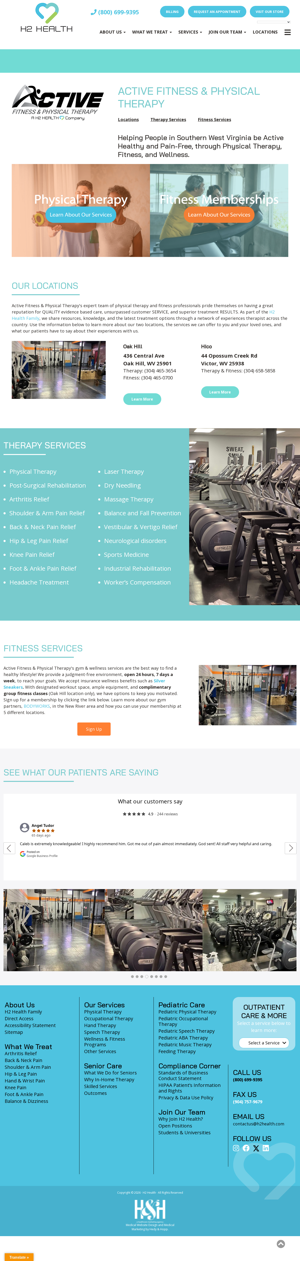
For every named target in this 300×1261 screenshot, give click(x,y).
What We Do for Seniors (110, 1073)
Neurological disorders (135, 540)
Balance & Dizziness (26, 1101)
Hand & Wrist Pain (25, 1081)
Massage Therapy (129, 499)
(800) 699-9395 (118, 12)
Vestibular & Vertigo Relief (140, 527)
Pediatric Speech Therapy (186, 1031)
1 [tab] (132, 976)
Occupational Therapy (108, 1018)
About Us (111, 32)
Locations (265, 32)
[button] (281, 1244)
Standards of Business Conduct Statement (183, 1075)
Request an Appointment (217, 11)
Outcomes (95, 1093)
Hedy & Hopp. (159, 1229)
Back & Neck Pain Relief (42, 527)
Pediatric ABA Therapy (183, 1038)
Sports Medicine (126, 554)
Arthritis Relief (29, 499)
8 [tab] (165, 976)
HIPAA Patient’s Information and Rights (189, 1088)
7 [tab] (161, 976)
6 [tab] (156, 976)
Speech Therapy (102, 1032)
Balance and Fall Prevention (142, 513)
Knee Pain (15, 1087)
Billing (172, 11)
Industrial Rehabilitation (137, 568)
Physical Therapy (32, 471)
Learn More (142, 399)
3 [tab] (141, 976)
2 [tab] (137, 976)
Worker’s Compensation (137, 582)
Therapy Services (168, 119)
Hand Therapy (100, 1025)
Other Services (100, 1051)
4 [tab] (146, 976)
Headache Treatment (39, 582)
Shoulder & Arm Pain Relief (47, 513)
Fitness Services (214, 119)
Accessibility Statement (30, 1025)
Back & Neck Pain (23, 1060)
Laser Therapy (124, 471)
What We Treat (150, 32)
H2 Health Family (23, 1012)
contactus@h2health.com (258, 1124)
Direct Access (19, 1018)
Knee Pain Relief (32, 554)
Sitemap (14, 1032)
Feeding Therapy (177, 1051)
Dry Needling (122, 485)
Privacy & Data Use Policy (185, 1097)
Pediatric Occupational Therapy (183, 1021)
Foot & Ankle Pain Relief (42, 568)
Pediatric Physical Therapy (187, 1012)
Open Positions (175, 1126)
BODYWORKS (37, 706)
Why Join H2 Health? (180, 1119)
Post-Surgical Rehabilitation (47, 485)
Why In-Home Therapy (109, 1079)
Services (188, 32)
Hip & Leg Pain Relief (38, 540)
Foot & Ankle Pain (24, 1094)
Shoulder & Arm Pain (28, 1067)
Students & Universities (184, 1132)
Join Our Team (225, 32)
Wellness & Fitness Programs (104, 1042)
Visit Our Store (270, 11)
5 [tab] (151, 976)
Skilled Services (100, 1086)
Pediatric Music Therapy (185, 1044)
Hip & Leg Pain (21, 1074)
